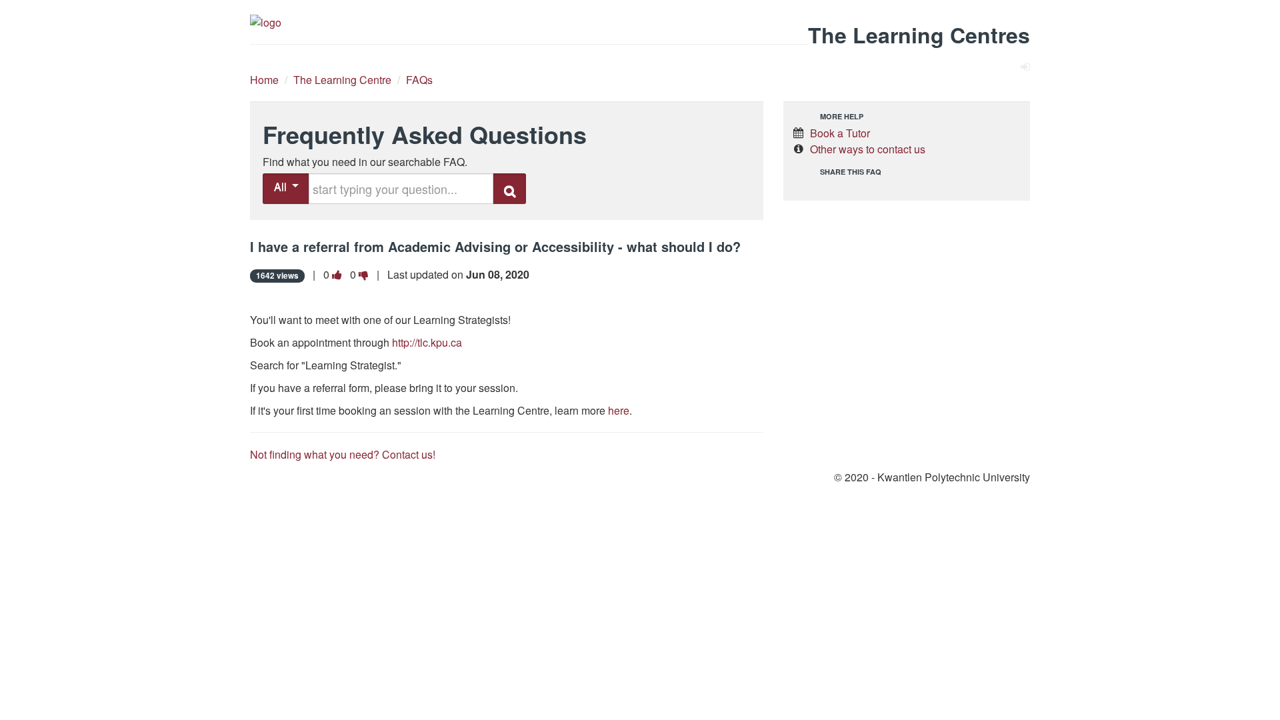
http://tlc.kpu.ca (427, 342)
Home (264, 79)
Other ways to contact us (867, 149)
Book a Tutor (840, 133)
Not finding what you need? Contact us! (342, 454)
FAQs (419, 79)
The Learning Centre (342, 79)
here (618, 410)
